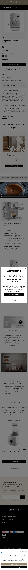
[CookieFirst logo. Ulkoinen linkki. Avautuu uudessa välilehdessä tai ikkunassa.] (1, 552)
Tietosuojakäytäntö (22, 551)
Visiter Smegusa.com (14, 294)
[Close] (25, 268)
